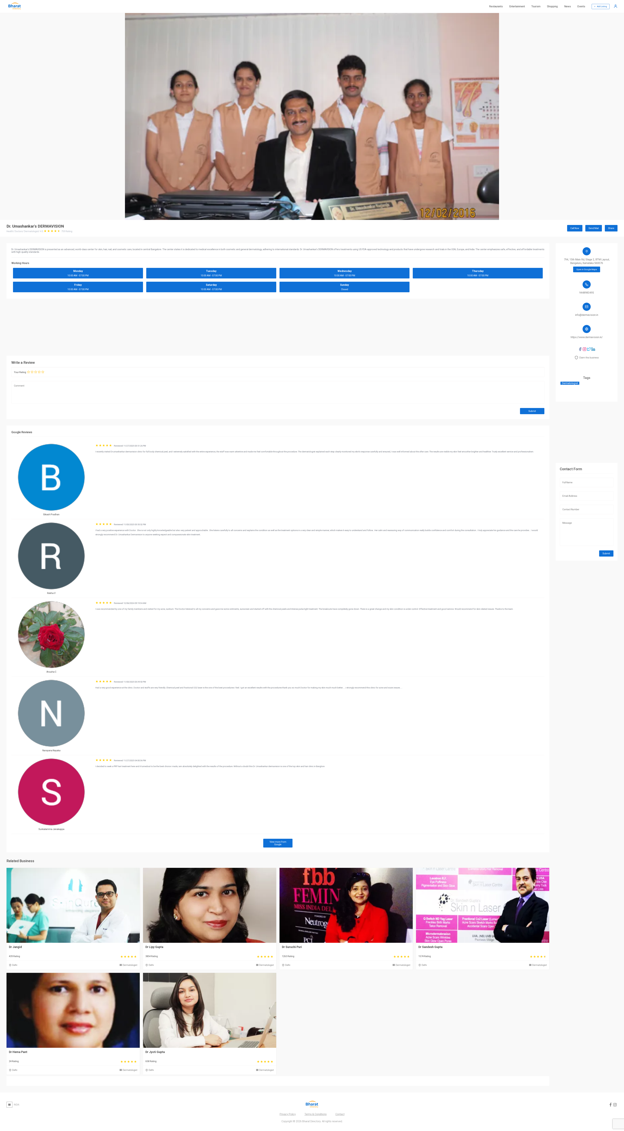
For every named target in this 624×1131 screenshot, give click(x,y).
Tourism (535, 6)
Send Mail (594, 228)
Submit (532, 411)
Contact (339, 1114)
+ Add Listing (600, 6)
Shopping (552, 6)
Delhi (14, 965)
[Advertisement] (277, 326)
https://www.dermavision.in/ (587, 337)
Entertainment (517, 6)
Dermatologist (130, 965)
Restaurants (496, 6)
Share (611, 228)
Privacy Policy (288, 1114)
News (567, 6)
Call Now (574, 228)
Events (581, 6)
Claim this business (589, 357)
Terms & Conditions (316, 1114)
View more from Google (278, 843)
